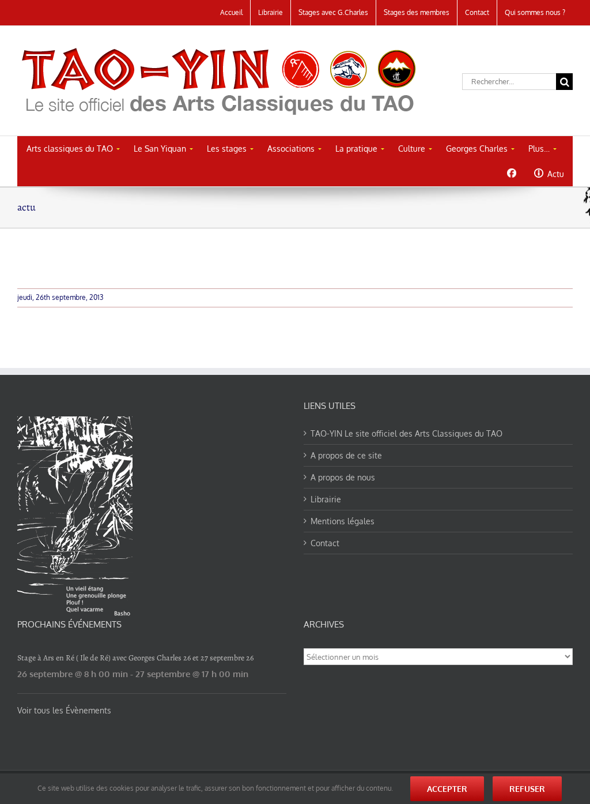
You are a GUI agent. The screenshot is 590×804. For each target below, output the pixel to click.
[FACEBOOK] (511, 173)
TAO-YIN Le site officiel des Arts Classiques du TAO (406, 433)
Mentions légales (343, 521)
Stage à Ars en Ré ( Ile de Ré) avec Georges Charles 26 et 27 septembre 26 (135, 657)
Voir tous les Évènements (64, 710)
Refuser (527, 789)
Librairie (326, 499)
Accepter (447, 789)
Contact (325, 543)
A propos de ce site (346, 455)
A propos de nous (343, 477)
